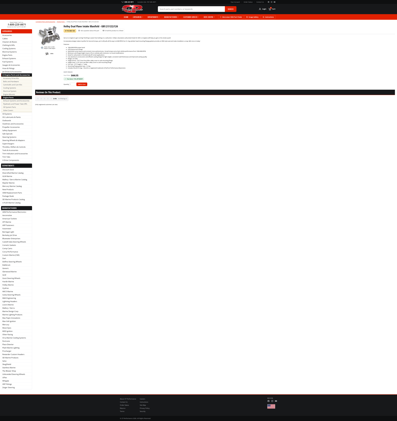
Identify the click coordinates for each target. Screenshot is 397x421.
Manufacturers (170, 17)
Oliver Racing (7, 334)
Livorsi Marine (8, 304)
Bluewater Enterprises (11, 238)
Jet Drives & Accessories (12, 71)
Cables (5, 38)
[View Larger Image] (49, 37)
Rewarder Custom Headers (13, 354)
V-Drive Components (10, 160)
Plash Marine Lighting (10, 348)
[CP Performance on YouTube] (274, 2)
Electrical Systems (9, 52)
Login (264, 9)
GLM (4, 275)
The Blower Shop (9, 371)
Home (126, 17)
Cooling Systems (9, 48)
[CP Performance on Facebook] (268, 2)
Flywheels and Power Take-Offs (15, 104)
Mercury (5, 324)
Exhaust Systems (9, 58)
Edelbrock (6, 265)
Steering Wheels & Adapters (13, 140)
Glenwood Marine (9, 271)
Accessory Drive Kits (11, 78)
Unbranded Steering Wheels (13, 374)
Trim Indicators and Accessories (15, 153)
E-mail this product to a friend (114, 31)
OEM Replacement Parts (12, 193)
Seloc (4, 361)
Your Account (235, 2)
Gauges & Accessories (11, 65)
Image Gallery (253, 17)
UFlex (4, 377)
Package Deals (8, 196)
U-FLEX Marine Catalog (11, 203)
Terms (122, 411)
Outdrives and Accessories (13, 124)
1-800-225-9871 (129, 2)
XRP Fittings (7, 384)
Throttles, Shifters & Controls (14, 147)
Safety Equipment (9, 130)
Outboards (6, 120)
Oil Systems (7, 114)
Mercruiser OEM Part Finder (232, 17)
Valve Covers (8, 110)
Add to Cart (82, 84)
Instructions (269, 17)
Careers (142, 399)
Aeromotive (7, 215)
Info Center (208, 17)
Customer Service (190, 17)
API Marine (6, 222)
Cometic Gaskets (9, 245)
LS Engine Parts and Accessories (16, 75)
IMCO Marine (7, 291)
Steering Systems (9, 137)
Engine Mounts (9, 94)
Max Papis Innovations (11, 318)
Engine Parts (7, 55)
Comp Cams (7, 248)
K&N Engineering (9, 298)
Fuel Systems (7, 62)
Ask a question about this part (90, 31)
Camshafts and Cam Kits (12, 85)
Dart (4, 258)
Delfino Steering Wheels (12, 261)
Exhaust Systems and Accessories (16, 101)
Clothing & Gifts (8, 45)
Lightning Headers (9, 301)
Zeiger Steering (8, 387)
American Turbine (9, 218)
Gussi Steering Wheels (11, 278)
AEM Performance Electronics (14, 212)
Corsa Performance (10, 252)
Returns (122, 408)
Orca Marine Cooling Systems (14, 338)
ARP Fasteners (8, 225)
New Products (8, 189)
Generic (5, 268)
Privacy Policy (145, 408)
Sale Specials (7, 134)
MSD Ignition (7, 331)
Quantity (66, 84)
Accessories (7, 35)
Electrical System (9, 91)
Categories (137, 17)
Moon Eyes (6, 328)
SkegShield (6, 364)
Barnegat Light (8, 232)
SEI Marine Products (10, 357)
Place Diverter (8, 344)
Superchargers (8, 143)
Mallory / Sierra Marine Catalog (14, 179)
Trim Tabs (6, 157)
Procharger (6, 351)
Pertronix (6, 341)
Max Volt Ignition (9, 321)
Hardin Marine (8, 281)
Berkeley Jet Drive (9, 235)
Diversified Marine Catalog (12, 173)
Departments (153, 17)
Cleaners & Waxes (9, 42)
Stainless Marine (9, 367)
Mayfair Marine (8, 183)
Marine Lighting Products (12, 314)
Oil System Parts (9, 107)
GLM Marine (7, 176)
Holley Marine (8, 285)
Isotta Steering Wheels (11, 295)
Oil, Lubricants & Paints (11, 117)
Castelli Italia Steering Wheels (14, 242)
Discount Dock (8, 169)
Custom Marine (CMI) (10, 255)
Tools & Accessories (10, 150)
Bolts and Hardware (11, 81)
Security (142, 411)
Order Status (248, 2)
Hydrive (5, 288)
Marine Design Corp (10, 311)
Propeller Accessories (11, 127)
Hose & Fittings (8, 68)
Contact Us (260, 2)
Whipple (5, 381)
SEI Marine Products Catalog (13, 199)
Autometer (6, 228)
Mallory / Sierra (8, 308)
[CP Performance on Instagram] (271, 2)
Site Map (143, 405)
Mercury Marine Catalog (12, 186)
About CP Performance (128, 399)
